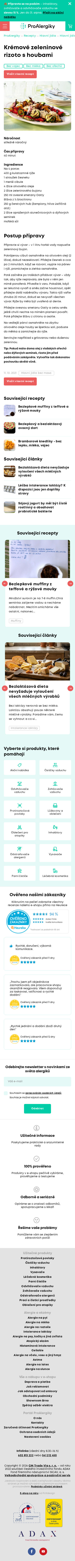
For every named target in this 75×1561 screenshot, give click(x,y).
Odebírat (37, 1109)
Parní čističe (20, 876)
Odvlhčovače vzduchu (19, 790)
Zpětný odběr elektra (37, 1405)
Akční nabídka (19, 770)
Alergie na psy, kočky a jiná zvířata (37, 1336)
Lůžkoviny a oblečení (55, 812)
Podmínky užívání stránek (46, 1487)
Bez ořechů (54, 66)
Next (70, 583)
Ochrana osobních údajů (37, 1432)
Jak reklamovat (37, 1387)
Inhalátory (55, 833)
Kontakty (37, 1423)
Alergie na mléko (37, 1322)
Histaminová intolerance (37, 1346)
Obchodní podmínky (37, 1396)
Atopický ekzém (37, 1341)
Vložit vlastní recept (20, 74)
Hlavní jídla (48, 36)
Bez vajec (13, 66)
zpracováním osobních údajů (43, 1093)
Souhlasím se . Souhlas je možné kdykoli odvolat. (36, 1095)
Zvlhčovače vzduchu (55, 790)
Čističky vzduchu (55, 770)
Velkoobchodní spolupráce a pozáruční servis (37, 1475)
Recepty (30, 36)
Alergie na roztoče (37, 1327)
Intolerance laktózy (37, 1332)
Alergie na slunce (37, 1369)
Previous (5, 583)
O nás (37, 1418)
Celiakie (37, 1350)
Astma (37, 1360)
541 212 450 (49, 1455)
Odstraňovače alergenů (19, 856)
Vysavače (55, 854)
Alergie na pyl (38, 1318)
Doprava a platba (37, 1382)
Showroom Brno (37, 1401)
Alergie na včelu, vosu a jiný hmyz (37, 1355)
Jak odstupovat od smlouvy (37, 1391)
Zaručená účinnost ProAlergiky (26, 1427)
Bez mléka (33, 66)
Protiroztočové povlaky (19, 812)
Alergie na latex (37, 1364)
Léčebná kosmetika (55, 876)
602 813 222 (25, 1455)
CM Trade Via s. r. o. (43, 1466)
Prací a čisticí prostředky (37, 1300)
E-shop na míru (29, 1493)
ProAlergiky (12, 36)
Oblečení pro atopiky (19, 834)
